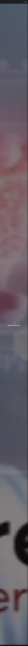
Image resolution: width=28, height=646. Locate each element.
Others (14, 323)
